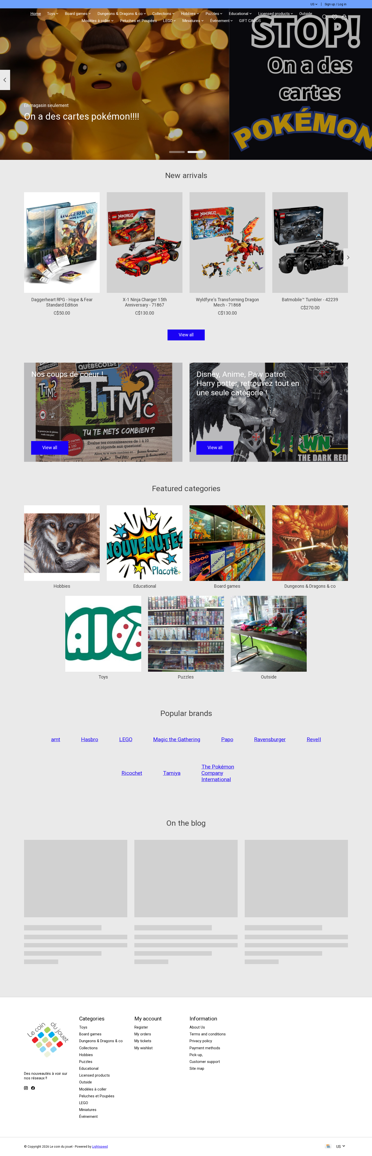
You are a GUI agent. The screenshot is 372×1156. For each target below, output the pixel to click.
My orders (142, 1034)
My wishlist (143, 1048)
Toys (103, 677)
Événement (88, 1116)
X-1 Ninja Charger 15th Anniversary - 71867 (145, 302)
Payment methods (205, 1048)
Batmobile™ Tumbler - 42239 (310, 299)
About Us (197, 1027)
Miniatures (87, 1109)
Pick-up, (196, 1055)
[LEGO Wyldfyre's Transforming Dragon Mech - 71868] (227, 242)
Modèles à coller (93, 1089)
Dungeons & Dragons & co (310, 586)
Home (35, 13)
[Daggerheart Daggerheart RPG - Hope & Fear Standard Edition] (62, 242)
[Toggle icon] (324, 17)
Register (141, 1027)
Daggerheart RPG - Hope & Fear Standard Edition (62, 302)
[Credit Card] (328, 1146)
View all (186, 334)
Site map (197, 1068)
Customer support (205, 1061)
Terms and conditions (208, 1034)
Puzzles (186, 677)
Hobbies (62, 586)
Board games (227, 586)
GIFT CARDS (250, 20)
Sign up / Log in (335, 4)
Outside (305, 13)
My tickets (142, 1041)
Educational (144, 586)
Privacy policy (201, 1041)
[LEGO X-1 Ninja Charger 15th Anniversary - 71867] (144, 242)
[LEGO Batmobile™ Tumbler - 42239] (310, 242)
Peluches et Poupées (138, 20)
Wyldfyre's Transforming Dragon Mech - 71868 (227, 302)
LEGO (83, 1103)
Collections (88, 1048)
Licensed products (94, 1075)
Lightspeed (100, 1146)
